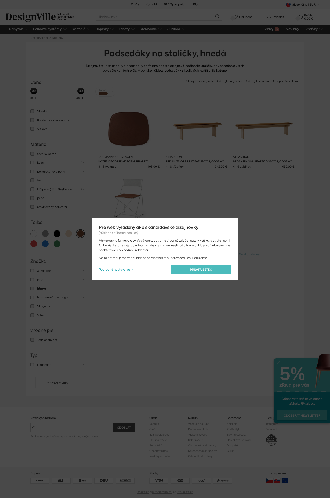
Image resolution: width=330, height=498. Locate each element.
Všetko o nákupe (198, 424)
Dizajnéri (232, 445)
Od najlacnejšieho (229, 81)
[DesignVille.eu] (284, 480)
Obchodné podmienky (202, 445)
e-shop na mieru (162, 492)
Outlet (230, 451)
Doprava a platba (198, 429)
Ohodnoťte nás (158, 451)
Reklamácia (195, 440)
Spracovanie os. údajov (202, 451)
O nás (135, 4)
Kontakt (151, 4)
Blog (196, 4)
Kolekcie (232, 424)
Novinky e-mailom (43, 418)
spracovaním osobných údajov (80, 436)
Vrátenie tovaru (197, 435)
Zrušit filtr (112, 91)
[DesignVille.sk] (277, 480)
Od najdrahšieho (257, 81)
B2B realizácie (158, 440)
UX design (143, 492)
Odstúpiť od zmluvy (200, 456)
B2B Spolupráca (175, 4)
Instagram (272, 424)
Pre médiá (155, 445)
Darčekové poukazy (239, 440)
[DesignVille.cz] (269, 480)
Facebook (272, 429)
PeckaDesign (185, 492)
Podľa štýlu (233, 429)
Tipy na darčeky (236, 435)
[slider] (33, 91)
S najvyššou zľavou (286, 81)
